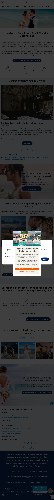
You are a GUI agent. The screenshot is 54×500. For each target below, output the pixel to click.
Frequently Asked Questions (27, 271)
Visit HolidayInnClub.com (27, 269)
